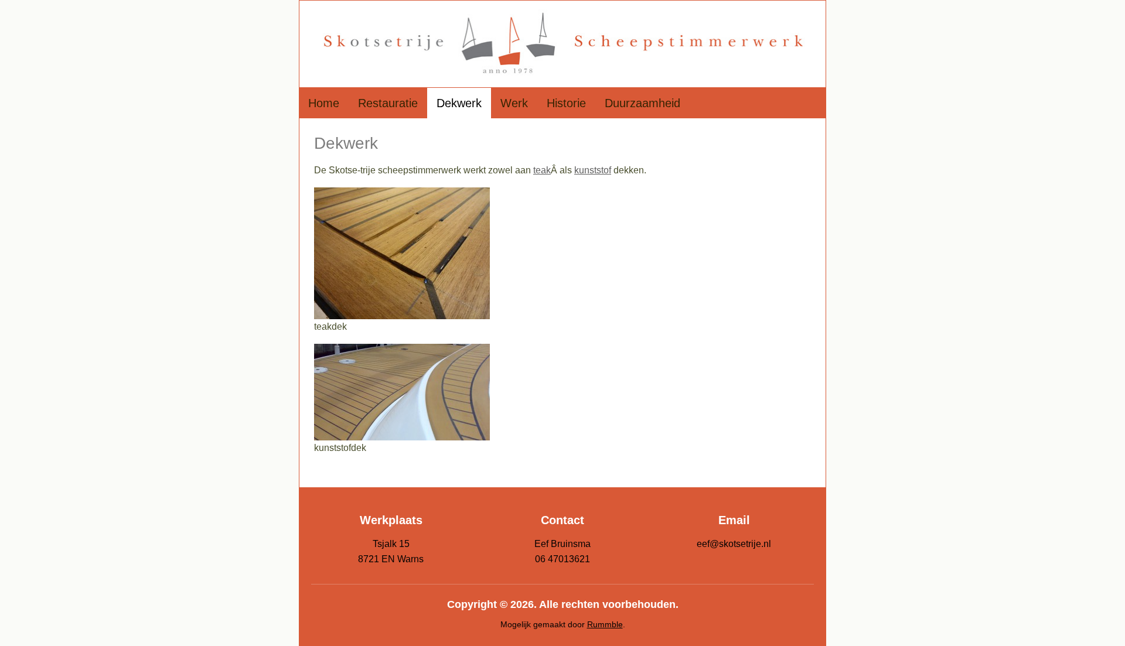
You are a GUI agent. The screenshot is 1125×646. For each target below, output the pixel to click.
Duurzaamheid (642, 103)
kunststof (592, 170)
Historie (566, 103)
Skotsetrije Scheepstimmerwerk (562, 44)
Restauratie (388, 103)
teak (542, 170)
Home (323, 103)
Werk (514, 103)
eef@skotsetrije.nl (734, 544)
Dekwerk (459, 103)
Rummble (605, 624)
